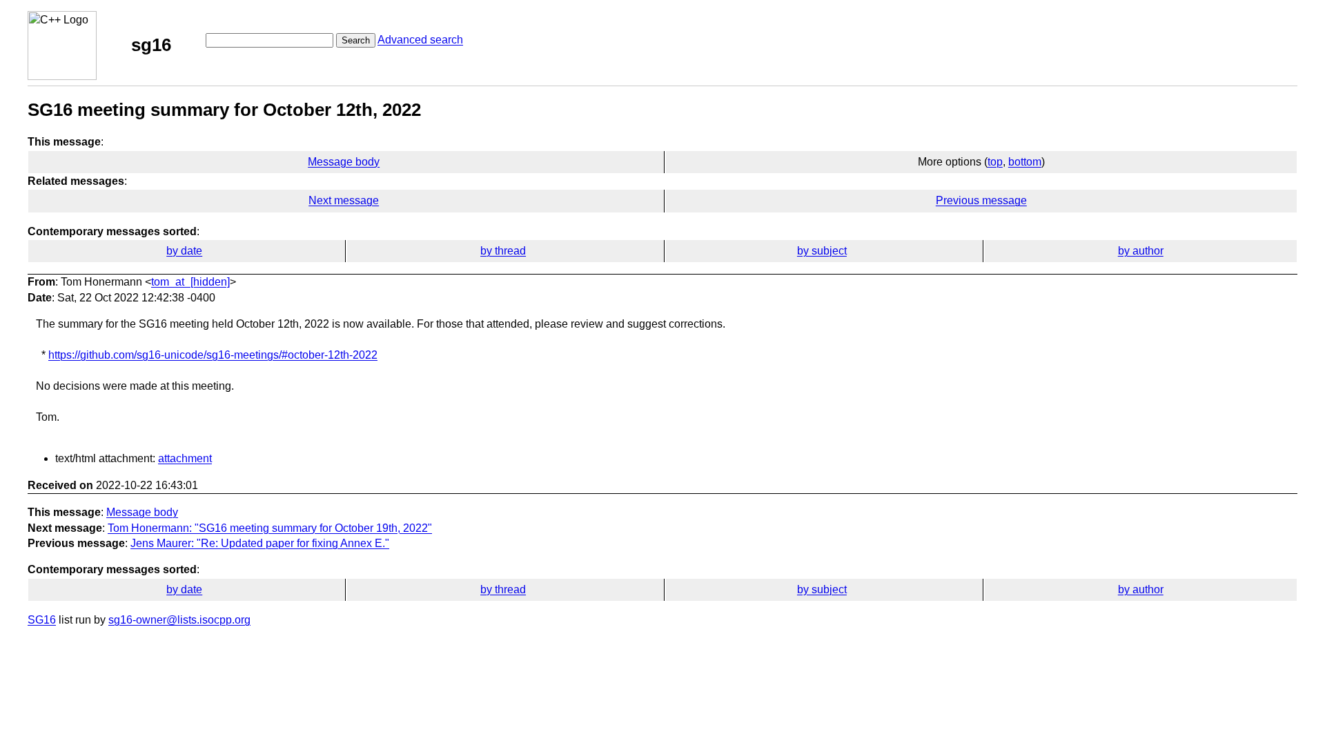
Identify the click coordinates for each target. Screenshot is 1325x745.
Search (356, 40)
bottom (1024, 162)
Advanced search (420, 40)
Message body (344, 162)
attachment (185, 458)
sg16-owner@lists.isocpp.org (179, 620)
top (995, 162)
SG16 (42, 620)
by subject (822, 251)
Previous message (981, 200)
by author (1141, 251)
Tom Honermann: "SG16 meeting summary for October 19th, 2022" (270, 528)
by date (184, 251)
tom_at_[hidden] (190, 282)
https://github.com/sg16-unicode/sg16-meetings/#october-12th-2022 (212, 355)
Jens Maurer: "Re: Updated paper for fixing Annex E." (259, 543)
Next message (343, 200)
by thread (503, 251)
